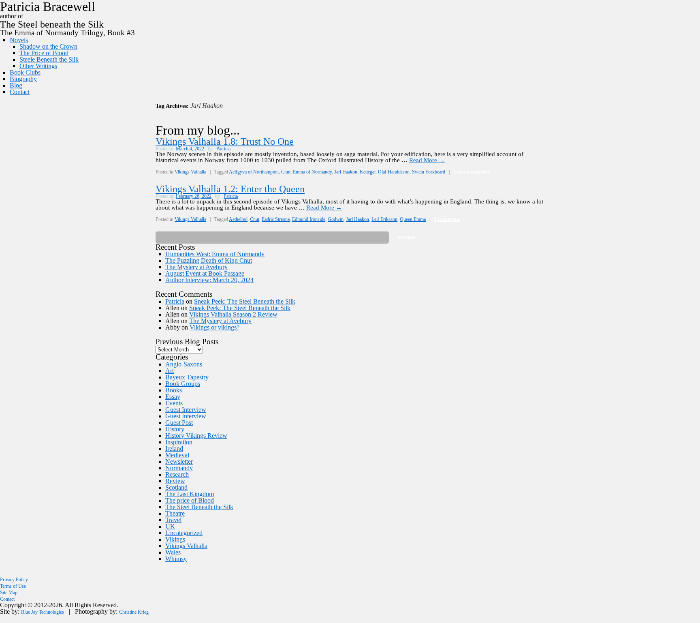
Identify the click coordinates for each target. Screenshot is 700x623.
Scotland (176, 487)
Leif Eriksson (384, 219)
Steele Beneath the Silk (49, 59)
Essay (172, 396)
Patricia (223, 149)
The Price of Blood (43, 52)
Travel (173, 519)
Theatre (175, 513)
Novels (19, 39)
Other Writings (38, 65)
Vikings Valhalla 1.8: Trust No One (225, 141)
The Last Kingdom (189, 493)
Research (177, 474)
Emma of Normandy (312, 172)
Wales (173, 552)
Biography (23, 78)
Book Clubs (25, 72)
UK (170, 526)
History (174, 429)
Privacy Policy (14, 579)
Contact (20, 91)
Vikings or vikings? (214, 327)
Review (175, 480)
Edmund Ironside (308, 219)
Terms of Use (13, 586)
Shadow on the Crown (48, 46)
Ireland (174, 448)
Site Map (8, 592)
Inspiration (178, 442)
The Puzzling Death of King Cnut (208, 260)
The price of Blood (189, 500)
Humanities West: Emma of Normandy (215, 253)
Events (174, 403)
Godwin (336, 219)
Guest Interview (185, 409)
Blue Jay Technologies (42, 612)
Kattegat (368, 172)
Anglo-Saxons (183, 364)
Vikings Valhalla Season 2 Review (233, 314)
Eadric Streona (276, 219)
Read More (427, 160)
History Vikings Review (196, 435)
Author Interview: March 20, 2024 (209, 279)
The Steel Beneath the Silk (199, 506)
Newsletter (179, 461)
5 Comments (447, 219)
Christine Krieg (134, 612)
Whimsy (176, 558)
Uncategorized (184, 532)
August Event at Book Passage (204, 273)
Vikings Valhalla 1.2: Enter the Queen (230, 189)
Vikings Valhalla (190, 172)
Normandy (179, 468)
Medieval (177, 455)
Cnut (285, 172)
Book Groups (182, 383)
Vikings (175, 539)
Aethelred (238, 219)
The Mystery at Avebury (196, 266)
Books (173, 390)
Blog (16, 85)
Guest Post (179, 422)
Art (169, 370)
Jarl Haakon (345, 172)
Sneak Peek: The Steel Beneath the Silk (244, 301)
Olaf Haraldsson (394, 172)
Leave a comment (471, 172)
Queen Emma (413, 219)
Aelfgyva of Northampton (254, 172)
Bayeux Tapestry (187, 377)
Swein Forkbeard (428, 172)
